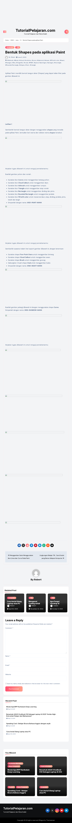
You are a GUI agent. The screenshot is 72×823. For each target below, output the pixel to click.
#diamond (40, 60)
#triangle (33, 65)
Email (7, 665)
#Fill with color (54, 60)
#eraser (46, 60)
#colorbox (27, 60)
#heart (62, 60)
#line (13, 63)
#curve (34, 60)
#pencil (36, 63)
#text (27, 65)
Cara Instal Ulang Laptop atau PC (14, 602)
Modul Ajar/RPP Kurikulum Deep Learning (21, 707)
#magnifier (19, 63)
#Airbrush (10, 60)
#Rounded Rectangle (11, 65)
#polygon (50, 63)
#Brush (16, 60)
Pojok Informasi (46, 766)
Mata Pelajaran (14, 766)
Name (7, 656)
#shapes (22, 65)
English (11, 787)
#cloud (21, 60)
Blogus (41, 820)
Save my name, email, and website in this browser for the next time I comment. (33, 684)
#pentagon (43, 63)
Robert (13, 57)
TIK (18, 47)
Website (8, 674)
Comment (9, 628)
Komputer (10, 47)
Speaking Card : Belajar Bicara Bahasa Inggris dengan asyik (28, 723)
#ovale (26, 63)
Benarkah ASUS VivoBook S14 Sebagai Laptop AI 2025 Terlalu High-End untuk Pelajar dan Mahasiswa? (31, 715)
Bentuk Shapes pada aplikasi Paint (35, 52)
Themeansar (50, 820)
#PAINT (31, 63)
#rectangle (57, 63)
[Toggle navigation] (4, 32)
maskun (55, 606)
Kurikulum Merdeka (15, 763)
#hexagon (8, 63)
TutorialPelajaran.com (35, 30)
